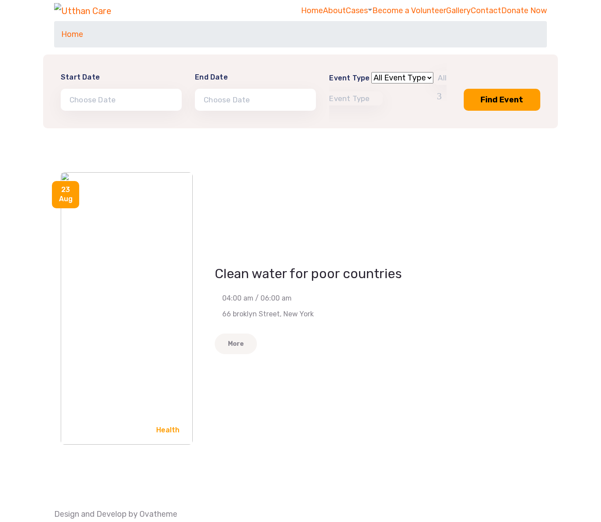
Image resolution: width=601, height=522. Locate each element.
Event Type (349, 78)
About (334, 10)
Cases (357, 10)
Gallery (458, 10)
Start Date (80, 77)
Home (312, 10)
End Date (211, 77)
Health (168, 430)
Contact (486, 10)
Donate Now (524, 10)
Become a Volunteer (409, 10)
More (236, 344)
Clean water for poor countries (308, 274)
